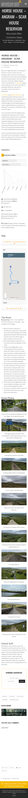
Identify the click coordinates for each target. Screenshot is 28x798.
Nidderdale (18, 40)
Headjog (3, 792)
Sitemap (14, 795)
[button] (26, 4)
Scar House (4, 95)
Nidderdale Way (14, 699)
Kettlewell (4, 699)
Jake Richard (16, 792)
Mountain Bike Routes (8, 40)
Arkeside (4, 696)
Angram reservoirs (16, 95)
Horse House (20, 696)
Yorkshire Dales (14, 65)
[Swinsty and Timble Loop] (14, 712)
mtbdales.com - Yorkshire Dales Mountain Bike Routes (13, 790)
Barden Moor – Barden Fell (11, 778)
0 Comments (6, 67)
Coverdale (18, 83)
